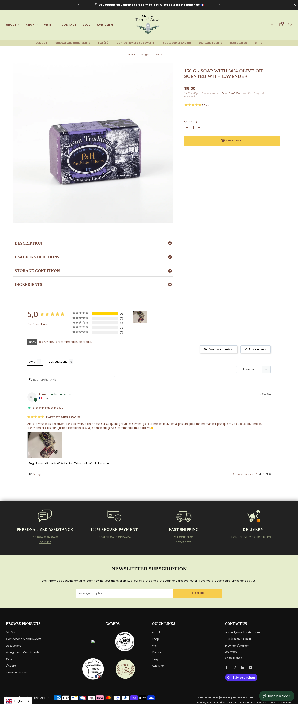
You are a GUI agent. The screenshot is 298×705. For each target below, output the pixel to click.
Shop (30, 24)
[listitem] (149, 5)
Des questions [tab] (57, 361)
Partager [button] (37, 474)
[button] (261, 474)
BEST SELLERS (238, 43)
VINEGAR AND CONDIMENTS (72, 43)
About (11, 24)
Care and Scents (17, 672)
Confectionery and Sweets (23, 639)
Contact (69, 24)
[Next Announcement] (219, 5)
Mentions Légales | (208, 697)
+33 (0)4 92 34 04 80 (45, 537)
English (19, 701)
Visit (48, 24)
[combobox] (18, 701)
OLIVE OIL (41, 43)
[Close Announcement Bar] (295, 5)
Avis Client (106, 24)
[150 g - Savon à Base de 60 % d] (140, 317)
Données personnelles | (234, 697)
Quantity (190, 121)
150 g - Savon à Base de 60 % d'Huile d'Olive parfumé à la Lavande (68, 463)
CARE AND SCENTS (210, 43)
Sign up (197, 593)
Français (39, 697)
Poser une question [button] (220, 349)
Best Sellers (13, 646)
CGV (251, 697)
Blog (87, 24)
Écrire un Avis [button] (257, 349)
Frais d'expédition (231, 93)
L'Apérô (11, 666)
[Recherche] (290, 24)
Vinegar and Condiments (22, 652)
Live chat (45, 542)
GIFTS (258, 43)
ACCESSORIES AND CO (177, 43)
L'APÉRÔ (103, 43)
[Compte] (272, 24)
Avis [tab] (32, 361)
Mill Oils (11, 632)
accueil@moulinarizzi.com (242, 632)
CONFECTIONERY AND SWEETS (136, 43)
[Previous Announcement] (78, 5)
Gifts (9, 659)
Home (131, 54)
